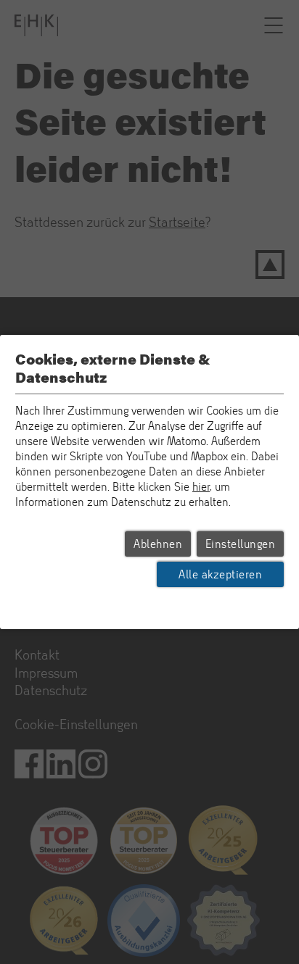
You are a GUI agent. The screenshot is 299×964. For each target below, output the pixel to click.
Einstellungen (240, 544)
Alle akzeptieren (220, 574)
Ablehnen (158, 544)
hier (201, 487)
